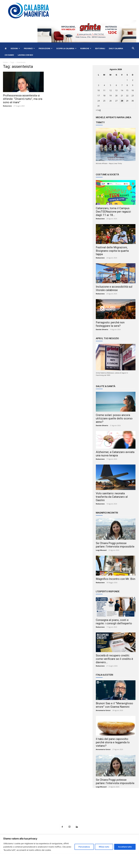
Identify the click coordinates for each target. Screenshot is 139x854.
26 (110, 100)
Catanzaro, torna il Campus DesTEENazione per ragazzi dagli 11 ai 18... (113, 212)
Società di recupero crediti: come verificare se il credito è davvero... (114, 659)
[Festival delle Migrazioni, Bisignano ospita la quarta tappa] (115, 234)
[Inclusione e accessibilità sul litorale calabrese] (115, 273)
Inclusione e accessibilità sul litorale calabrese (114, 288)
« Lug (98, 110)
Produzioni (44, 48)
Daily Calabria (116, 48)
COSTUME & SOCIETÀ (107, 174)
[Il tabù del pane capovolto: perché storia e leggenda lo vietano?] (115, 725)
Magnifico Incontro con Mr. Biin (115, 579)
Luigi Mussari (101, 550)
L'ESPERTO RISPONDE (108, 591)
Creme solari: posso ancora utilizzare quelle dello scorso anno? (114, 418)
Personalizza (84, 847)
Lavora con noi (25, 55)
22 (127, 95)
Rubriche (84, 48)
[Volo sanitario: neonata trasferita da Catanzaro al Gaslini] (115, 477)
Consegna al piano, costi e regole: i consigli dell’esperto (114, 621)
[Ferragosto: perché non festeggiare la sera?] (115, 309)
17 (98, 95)
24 (98, 100)
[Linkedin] (77, 827)
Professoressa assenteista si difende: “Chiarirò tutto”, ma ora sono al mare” (22, 99)
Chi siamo (9, 55)
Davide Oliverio (102, 329)
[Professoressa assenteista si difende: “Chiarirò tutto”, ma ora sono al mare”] (23, 82)
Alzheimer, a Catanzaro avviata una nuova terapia (115, 453)
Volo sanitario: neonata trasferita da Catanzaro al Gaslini (112, 497)
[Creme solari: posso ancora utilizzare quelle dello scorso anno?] (115, 402)
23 (133, 95)
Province (28, 48)
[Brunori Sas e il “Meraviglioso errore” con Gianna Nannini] (115, 690)
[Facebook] (62, 827)
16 (133, 90)
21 (122, 95)
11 (104, 90)
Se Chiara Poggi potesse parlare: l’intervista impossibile (115, 545)
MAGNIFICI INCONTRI (107, 512)
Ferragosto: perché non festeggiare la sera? (110, 324)
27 (116, 100)
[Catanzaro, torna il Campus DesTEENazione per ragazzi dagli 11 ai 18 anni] (115, 192)
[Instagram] (69, 827)
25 (104, 100)
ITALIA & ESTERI (104, 674)
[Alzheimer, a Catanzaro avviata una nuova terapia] (115, 440)
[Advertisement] (69, 811)
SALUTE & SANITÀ (105, 386)
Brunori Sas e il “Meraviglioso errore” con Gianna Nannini (114, 705)
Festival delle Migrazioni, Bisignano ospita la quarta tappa (112, 251)
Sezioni (14, 48)
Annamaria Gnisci (103, 710)
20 (116, 95)
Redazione (7, 106)
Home (5, 62)
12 (110, 90)
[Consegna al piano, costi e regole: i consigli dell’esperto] (115, 607)
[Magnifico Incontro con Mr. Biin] (115, 565)
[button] (133, 48)
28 (122, 100)
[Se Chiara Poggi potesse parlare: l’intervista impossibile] (115, 529)
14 (122, 90)
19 (110, 95)
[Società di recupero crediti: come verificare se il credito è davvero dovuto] (115, 642)
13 (116, 90)
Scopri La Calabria (65, 48)
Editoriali (100, 48)
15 (127, 90)
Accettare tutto (125, 847)
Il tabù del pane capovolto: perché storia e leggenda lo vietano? (113, 742)
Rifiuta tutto (104, 847)
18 (104, 95)
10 (98, 90)
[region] (69, 844)
